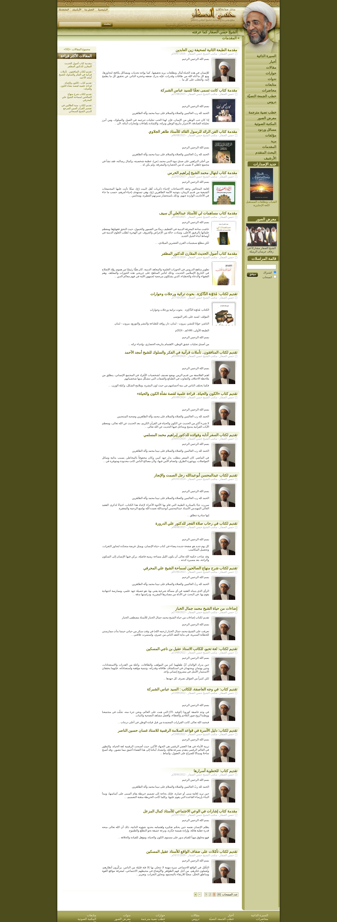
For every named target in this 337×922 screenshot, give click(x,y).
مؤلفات (270, 135)
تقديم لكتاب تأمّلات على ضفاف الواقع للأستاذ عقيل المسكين (191, 851)
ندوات (272, 79)
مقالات (271, 67)
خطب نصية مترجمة (262, 112)
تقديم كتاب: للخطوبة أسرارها (215, 771)
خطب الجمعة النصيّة (261, 96)
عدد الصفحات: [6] (228, 894)
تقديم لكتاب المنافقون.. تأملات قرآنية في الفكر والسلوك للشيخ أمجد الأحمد (75, 74)
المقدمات (269, 147)
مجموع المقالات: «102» (77, 49)
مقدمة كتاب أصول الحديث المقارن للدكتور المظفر (78, 65)
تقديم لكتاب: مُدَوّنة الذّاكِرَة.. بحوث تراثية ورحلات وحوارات (193, 294)
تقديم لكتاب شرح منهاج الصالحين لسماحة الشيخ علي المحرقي (77, 97)
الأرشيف (270, 158)
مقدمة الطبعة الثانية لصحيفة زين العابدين (206, 50)
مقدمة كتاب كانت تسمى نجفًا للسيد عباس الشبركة (198, 90)
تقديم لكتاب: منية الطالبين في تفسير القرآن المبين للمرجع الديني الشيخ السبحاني (76, 108)
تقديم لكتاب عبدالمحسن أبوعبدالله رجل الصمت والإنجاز (195, 475)
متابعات (270, 84)
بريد (273, 141)
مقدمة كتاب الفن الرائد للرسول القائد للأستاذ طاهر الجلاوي (193, 131)
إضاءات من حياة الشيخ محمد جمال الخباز (206, 608)
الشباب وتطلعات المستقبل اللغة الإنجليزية (261, 203)
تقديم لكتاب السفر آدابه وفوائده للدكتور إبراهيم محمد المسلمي (190, 435)
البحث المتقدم (265, 152)
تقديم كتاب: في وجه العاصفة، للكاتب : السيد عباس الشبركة (192, 689)
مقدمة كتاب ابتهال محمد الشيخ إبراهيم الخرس (202, 173)
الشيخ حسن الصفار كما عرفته (214, 32)
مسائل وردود (267, 129)
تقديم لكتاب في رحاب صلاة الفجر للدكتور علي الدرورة (196, 523)
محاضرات (269, 90)
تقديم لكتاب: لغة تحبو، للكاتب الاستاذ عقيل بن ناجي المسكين (191, 649)
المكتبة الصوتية (265, 124)
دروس (271, 102)
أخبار (272, 62)
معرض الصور (266, 118)
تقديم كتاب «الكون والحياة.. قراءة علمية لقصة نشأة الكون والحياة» (76, 85)
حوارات (271, 73)
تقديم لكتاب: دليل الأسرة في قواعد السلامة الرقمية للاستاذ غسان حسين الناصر (177, 730)
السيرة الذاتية (266, 56)
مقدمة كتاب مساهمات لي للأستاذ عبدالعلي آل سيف (198, 213)
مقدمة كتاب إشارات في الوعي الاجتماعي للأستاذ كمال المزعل (190, 811)
